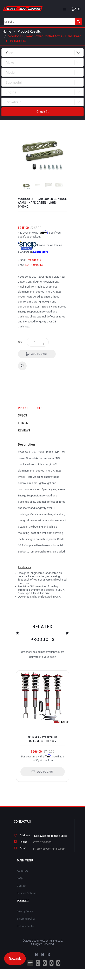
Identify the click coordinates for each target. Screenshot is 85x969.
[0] (74, 9)
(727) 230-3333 (42, 842)
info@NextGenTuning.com (49, 848)
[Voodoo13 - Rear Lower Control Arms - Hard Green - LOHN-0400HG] (26, 186)
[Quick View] (21, 691)
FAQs (20, 878)
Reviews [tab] (24, 430)
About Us (22, 870)
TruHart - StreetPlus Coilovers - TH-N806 (43, 739)
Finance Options (26, 893)
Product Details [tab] (30, 408)
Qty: (20, 342)
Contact (21, 885)
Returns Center (25, 926)
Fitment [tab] (24, 423)
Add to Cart (39, 354)
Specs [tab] (22, 415)
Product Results (29, 31)
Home (6, 31)
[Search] (78, 21)
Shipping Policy (26, 918)
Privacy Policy (25, 911)
